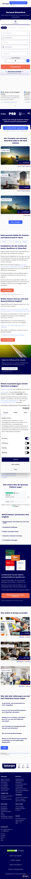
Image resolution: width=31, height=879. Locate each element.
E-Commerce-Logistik (21, 784)
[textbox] (15, 33)
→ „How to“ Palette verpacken (23, 166)
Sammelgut (4, 400)
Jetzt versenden (8, 340)
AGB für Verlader (15, 860)
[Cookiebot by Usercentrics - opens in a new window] (22, 408)
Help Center (18, 822)
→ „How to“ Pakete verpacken (23, 190)
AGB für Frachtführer (15, 864)
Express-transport (5, 779)
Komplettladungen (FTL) (8, 402)
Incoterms (4, 477)
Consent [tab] (5, 412)
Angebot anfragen (20, 808)
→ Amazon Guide (26, 215)
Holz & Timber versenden (22, 790)
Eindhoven (21, 661)
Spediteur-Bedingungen (15, 869)
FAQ (16, 823)
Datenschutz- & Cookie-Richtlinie (15, 874)
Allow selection (16, 464)
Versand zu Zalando (20, 800)
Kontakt (3, 835)
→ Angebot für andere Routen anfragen (13, 335)
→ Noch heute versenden (9, 368)
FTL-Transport (4, 785)
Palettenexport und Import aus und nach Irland (16, 522)
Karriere (3, 837)
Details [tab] (15, 412)
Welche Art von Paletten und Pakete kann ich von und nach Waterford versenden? (13, 719)
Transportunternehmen (7, 818)
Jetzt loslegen (7, 290)
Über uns (3, 833)
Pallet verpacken (19, 820)
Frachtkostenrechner (6, 799)
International (4, 787)
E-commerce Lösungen (10, 540)
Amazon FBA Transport (21, 797)
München (28, 686)
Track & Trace (4, 790)
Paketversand (5, 392)
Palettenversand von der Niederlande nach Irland (15, 311)
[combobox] (15, 33)
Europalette (4, 806)
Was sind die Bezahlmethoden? (12, 733)
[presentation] (15, 38)
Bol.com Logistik (19, 799)
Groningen (27, 637)
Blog (2, 840)
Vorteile (3, 815)
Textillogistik (18, 792)
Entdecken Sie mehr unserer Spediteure (15, 595)
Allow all (15, 459)
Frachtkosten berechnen (8, 475)
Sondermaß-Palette (6, 811)
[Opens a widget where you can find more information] (25, 876)
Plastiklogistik (19, 785)
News (2, 838)
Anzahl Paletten (15, 57)
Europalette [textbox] (6, 53)
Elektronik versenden (21, 789)
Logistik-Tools (4, 793)
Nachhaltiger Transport (7, 816)
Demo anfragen (19, 806)
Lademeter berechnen (6, 796)
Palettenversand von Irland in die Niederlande (14, 309)
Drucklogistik (19, 787)
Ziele (2, 813)
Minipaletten (4, 810)
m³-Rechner (4, 797)
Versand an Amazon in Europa (12, 536)
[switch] (27, 443)
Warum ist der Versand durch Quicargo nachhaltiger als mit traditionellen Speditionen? (14, 740)
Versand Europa (18, 753)
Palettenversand (6, 389)
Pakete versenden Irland (10, 531)
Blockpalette (4, 808)
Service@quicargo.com (7, 829)
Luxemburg (27, 661)
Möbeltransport (19, 780)
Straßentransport (5, 789)
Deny (15, 469)
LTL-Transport (4, 784)
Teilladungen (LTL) (13, 400)
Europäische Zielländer (10, 527)
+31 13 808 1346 (5, 831)
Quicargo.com (10, 753)
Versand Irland (25, 753)
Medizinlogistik (19, 779)
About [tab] (25, 412)
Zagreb (22, 637)
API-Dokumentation (20, 818)
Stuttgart (22, 686)
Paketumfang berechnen (8, 473)
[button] (15, 222)
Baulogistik (18, 782)
